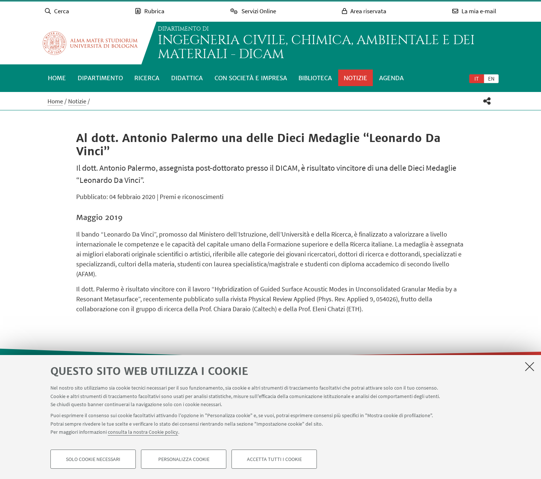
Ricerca (146, 78)
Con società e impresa (251, 78)
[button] (487, 101)
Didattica (187, 78)
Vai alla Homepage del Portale (90, 43)
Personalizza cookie (183, 459)
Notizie (355, 78)
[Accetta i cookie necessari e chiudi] (529, 366)
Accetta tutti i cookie (274, 459)
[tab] (476, 78)
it (476, 78)
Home (57, 78)
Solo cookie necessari (93, 459)
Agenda (391, 78)
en (491, 78)
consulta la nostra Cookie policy (143, 432)
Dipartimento (100, 78)
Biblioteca (315, 78)
